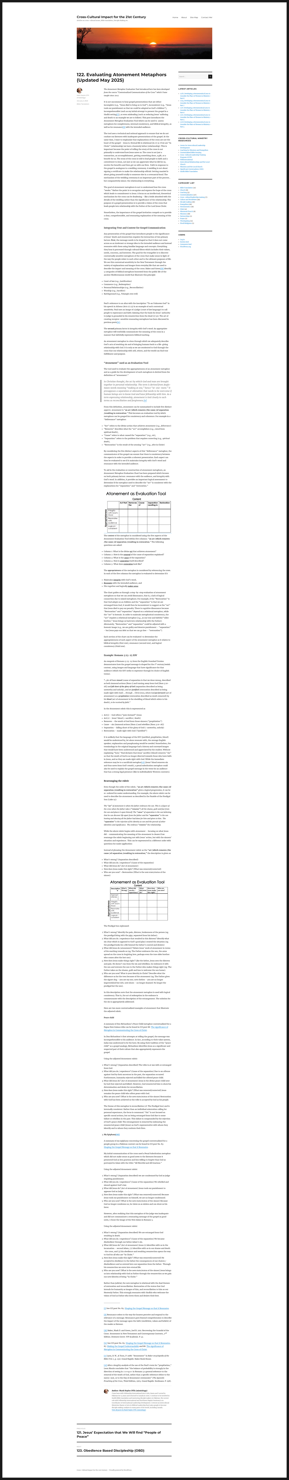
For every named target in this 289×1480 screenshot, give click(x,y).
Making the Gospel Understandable (123, 1346)
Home (175, 17)
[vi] (143, 762)
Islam (182, 209)
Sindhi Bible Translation (189, 171)
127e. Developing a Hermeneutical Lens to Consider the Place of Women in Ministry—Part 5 (195, 117)
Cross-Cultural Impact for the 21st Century (111, 17)
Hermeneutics (185, 207)
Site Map (194, 17)
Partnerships (185, 216)
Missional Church (186, 211)
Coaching (183, 192)
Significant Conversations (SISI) (192, 169)
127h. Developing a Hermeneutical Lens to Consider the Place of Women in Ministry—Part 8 (195, 96)
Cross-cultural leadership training (192, 197)
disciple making (186, 202)
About (184, 17)
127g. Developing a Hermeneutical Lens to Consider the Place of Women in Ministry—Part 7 (195, 103)
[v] (145, 400)
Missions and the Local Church (191, 167)
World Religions (186, 223)
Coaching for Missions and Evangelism (194, 150)
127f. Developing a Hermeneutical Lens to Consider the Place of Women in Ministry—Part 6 (195, 110)
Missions (183, 214)
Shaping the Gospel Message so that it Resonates (126, 1147)
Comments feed (185, 244)
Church (182, 190)
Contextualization (186, 195)
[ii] (124, 127)
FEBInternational (186, 160)
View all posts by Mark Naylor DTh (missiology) (129, 1410)
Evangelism (184, 204)
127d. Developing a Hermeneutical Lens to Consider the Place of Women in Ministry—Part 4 (195, 124)
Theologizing (185, 221)
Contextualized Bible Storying (190, 153)
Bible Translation (83, 104)
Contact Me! (206, 17)
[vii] (118, 1134)
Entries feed (184, 242)
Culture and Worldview (188, 200)
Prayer (182, 219)
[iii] (162, 268)
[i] (118, 114)
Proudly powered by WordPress (120, 1470)
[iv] (118, 322)
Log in (182, 240)
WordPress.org (185, 247)
